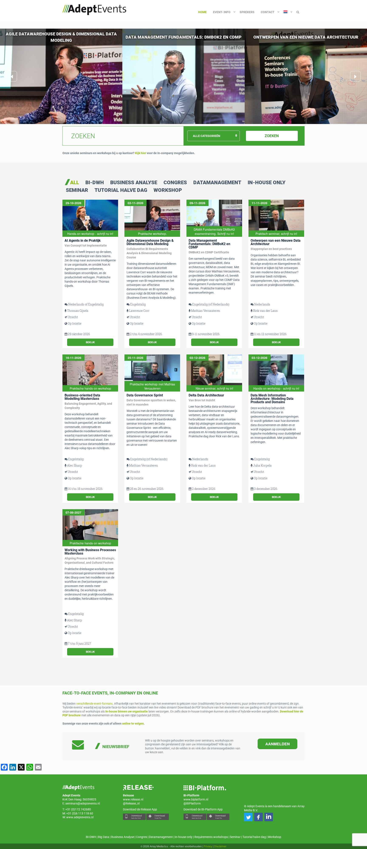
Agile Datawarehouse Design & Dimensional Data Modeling (150, 242)
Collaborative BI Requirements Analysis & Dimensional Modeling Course (149, 253)
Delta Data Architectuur (206, 395)
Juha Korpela (262, 465)
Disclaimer (220, 846)
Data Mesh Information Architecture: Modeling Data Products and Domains (272, 398)
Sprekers (247, 12)
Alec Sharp (74, 465)
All (74, 182)
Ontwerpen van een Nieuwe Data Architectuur (276, 242)
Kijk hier (140, 153)
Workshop (168, 190)
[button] (248, 817)
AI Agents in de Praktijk (83, 240)
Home (202, 12)
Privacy (208, 846)
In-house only (266, 182)
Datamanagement (217, 182)
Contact (267, 12)
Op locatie (74, 323)
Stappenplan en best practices (271, 249)
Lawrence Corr (139, 311)
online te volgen (133, 723)
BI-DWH (94, 182)
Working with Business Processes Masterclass (90, 551)
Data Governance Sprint (145, 395)
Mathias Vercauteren (205, 311)
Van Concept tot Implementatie (86, 245)
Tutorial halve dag (121, 190)
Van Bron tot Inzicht (202, 400)
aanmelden (277, 744)
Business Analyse (133, 182)
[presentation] (11, 76)
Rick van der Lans (265, 311)
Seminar (77, 190)
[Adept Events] (94, 9)
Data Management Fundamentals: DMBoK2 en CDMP (209, 243)
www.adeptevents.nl (79, 817)
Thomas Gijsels (77, 311)
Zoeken (272, 136)
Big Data (103, 837)
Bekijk (90, 342)
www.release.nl (133, 799)
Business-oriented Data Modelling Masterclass (82, 397)
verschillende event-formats (94, 703)
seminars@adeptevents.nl (82, 803)
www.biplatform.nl (196, 799)
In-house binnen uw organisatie (126, 711)
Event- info (221, 12)
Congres (175, 182)
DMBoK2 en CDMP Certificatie (209, 252)
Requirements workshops (211, 837)
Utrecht (73, 317)
